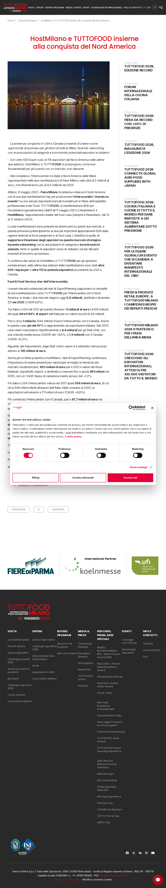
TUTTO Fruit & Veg (108, 816)
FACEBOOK (18, 509)
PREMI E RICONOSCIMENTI (107, 649)
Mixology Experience (109, 796)
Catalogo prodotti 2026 (19, 661)
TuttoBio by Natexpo (109, 809)
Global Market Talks (109, 715)
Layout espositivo (18, 652)
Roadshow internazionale (105, 707)
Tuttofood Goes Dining (111, 731)
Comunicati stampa (27, 20)
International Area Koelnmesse (43, 657)
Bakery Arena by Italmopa (107, 766)
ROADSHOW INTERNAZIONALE (107, 7)
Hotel (35, 665)
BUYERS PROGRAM (54, 7)
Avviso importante (43, 639)
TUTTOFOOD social (85, 677)
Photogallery (86, 663)
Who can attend (67, 653)
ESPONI (40, 7)
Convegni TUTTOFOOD (129, 641)
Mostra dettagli (138, 467)
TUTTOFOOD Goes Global (108, 740)
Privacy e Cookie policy (67, 879)
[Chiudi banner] (152, 408)
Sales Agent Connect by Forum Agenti (110, 723)
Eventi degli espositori (129, 651)
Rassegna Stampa (84, 655)
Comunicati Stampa (85, 645)
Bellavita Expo (105, 773)
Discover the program (64, 645)
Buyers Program (64, 633)
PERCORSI (102, 702)
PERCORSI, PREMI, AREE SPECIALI (105, 635)
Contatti (148, 643)
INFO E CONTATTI (150, 633)
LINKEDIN (58, 509)
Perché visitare (16, 646)
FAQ (145, 656)
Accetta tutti (130, 477)
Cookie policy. (74, 436)
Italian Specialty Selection (106, 788)
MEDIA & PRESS (73, 7)
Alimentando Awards (110, 676)
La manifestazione (19, 639)
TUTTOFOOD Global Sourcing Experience (109, 749)
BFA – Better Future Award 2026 (108, 655)
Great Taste (104, 692)
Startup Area (105, 803)
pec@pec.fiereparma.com (114, 875)
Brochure (13, 678)
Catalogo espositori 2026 (20, 686)
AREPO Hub (103, 822)
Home (11, 20)
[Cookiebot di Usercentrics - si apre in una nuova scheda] (131, 407)
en (149, 7)
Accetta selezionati (83, 477)
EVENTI (86, 7)
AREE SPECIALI (105, 761)
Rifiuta (35, 477)
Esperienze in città (43, 672)
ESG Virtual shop (107, 780)
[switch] (64, 455)
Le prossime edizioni (20, 701)
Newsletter (84, 669)
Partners (83, 685)
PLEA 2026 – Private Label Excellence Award (108, 667)
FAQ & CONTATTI (133, 7)
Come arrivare (16, 694)
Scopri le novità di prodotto (18, 670)
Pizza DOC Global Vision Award (107, 685)
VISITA (31, 7)
